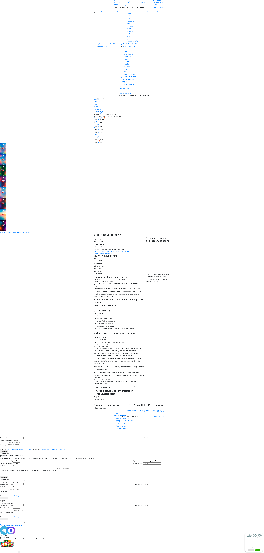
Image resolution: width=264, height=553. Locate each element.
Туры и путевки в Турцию (123, 418)
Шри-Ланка (130, 26)
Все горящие (120, 11)
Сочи (128, 23)
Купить (155, 4)
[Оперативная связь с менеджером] (21, 525)
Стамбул (129, 28)
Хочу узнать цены (99, 251)
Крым (128, 35)
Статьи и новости (103, 44)
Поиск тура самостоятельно (109, 11)
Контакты (98, 43)
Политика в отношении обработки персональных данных (124, 433)
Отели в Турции (120, 423)
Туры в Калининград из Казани (124, 420)
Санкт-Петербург (131, 20)
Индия (128, 36)
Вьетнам (129, 16)
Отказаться (250, 549)
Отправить (4, 451)
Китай (128, 18)
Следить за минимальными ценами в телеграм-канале (16, 232)
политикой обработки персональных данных (54, 449)
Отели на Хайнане (121, 426)
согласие (257, 538)
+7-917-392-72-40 (159, 2)
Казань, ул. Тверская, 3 (119, 5)
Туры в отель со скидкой (113, 251)
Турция (129, 13)
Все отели (96, 403)
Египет (128, 15)
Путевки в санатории (132, 40)
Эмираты (129, 30)
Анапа (128, 33)
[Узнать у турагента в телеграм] (99, 119)
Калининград (130, 21)
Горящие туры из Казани (131, 11)
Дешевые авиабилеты (122, 430)
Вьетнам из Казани (121, 428)
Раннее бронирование (133, 41)
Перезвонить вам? (159, 7)
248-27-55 (157, 1)
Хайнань (96, 137)
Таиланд (129, 25)
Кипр (128, 38)
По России (130, 31)
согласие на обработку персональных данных (19, 449)
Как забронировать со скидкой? (103, 253)
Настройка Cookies (138, 433)
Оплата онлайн (143, 11)
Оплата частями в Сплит (153, 11)
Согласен (257, 549)
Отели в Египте (120, 425)
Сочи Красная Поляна (122, 421)
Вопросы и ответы (103, 46)
